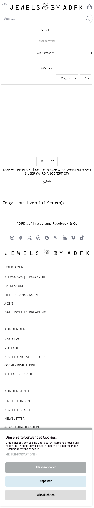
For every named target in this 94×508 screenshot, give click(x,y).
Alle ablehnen (46, 495)
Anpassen (46, 481)
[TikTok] (82, 237)
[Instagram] (12, 237)
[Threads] (38, 237)
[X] (29, 237)
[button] (41, 161)
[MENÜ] (4, 6)
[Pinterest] (55, 237)
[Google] (47, 237)
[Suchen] (88, 18)
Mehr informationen (21, 454)
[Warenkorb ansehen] (88, 6)
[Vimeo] (73, 237)
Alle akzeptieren (46, 467)
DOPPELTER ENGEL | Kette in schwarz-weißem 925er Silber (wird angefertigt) (47, 172)
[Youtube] (64, 237)
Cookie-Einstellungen (21, 365)
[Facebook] (20, 237)
